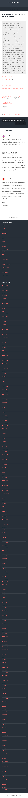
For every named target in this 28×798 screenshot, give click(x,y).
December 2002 (5, 729)
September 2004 (5, 680)
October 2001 (5, 763)
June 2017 (4, 306)
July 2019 (4, 293)
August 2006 (4, 620)
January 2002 (4, 758)
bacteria (6, 114)
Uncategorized (5, 272)
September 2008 (5, 555)
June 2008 (4, 563)
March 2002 (4, 753)
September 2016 (5, 319)
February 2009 (5, 542)
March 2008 (4, 571)
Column (3, 228)
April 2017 (4, 311)
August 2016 (4, 321)
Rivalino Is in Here (5, 267)
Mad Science (18, 114)
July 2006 (4, 623)
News (3, 254)
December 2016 (5, 313)
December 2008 (5, 547)
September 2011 (5, 462)
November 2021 (5, 285)
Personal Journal (5, 259)
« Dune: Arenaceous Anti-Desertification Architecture (13, 120)
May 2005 (4, 659)
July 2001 (4, 771)
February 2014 (5, 386)
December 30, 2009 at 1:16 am (11, 137)
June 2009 (4, 532)
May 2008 (4, 566)
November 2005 (5, 644)
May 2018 (4, 298)
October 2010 (5, 490)
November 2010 (5, 488)
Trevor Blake (9, 135)
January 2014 (4, 389)
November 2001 (5, 761)
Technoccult (14, 3)
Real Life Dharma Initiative (7, 264)
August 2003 (4, 714)
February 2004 (5, 698)
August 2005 (4, 651)
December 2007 (5, 579)
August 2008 (4, 558)
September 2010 (5, 493)
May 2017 (4, 308)
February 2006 (5, 636)
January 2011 (4, 482)
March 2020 (4, 287)
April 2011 (4, 475)
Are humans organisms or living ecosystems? (13, 15)
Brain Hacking (10, 114)
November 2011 (5, 456)
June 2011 (4, 469)
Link (7, 112)
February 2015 (5, 355)
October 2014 (5, 365)
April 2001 (4, 776)
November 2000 (5, 784)
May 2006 (4, 628)
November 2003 (5, 706)
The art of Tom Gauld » (20, 123)
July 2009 (4, 529)
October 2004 (5, 677)
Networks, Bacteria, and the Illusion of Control (12, 88)
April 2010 (4, 506)
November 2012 (5, 425)
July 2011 (4, 467)
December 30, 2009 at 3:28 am (11, 180)
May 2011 (4, 472)
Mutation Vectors (5, 251)
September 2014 (5, 368)
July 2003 (4, 716)
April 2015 (4, 350)
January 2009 (4, 545)
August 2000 (4, 787)
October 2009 (5, 521)
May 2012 (4, 441)
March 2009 (4, 540)
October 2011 (5, 459)
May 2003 (4, 722)
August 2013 (4, 402)
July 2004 (4, 685)
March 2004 (4, 696)
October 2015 (5, 334)
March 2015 (4, 352)
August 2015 (4, 339)
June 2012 (4, 438)
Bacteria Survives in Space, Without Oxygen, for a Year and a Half (7, 103)
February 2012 (5, 449)
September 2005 (5, 649)
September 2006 (5, 618)
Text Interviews (5, 269)
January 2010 (4, 514)
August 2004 (4, 683)
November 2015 (5, 332)
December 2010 (5, 485)
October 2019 (5, 290)
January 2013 (4, 420)
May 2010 (4, 503)
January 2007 (4, 607)
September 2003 (5, 711)
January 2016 (4, 326)
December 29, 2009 (6, 18)
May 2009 (4, 534)
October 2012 (5, 428)
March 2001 (4, 779)
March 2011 (4, 477)
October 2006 (5, 615)
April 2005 (4, 662)
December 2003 (5, 703)
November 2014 (5, 363)
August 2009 (4, 527)
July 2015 (4, 342)
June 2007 (4, 594)
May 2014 (4, 378)
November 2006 (5, 612)
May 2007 (4, 597)
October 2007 (5, 584)
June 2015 (4, 345)
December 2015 (5, 329)
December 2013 (5, 391)
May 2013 (4, 410)
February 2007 (5, 605)
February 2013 (5, 417)
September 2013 (5, 399)
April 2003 (4, 724)
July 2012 (4, 436)
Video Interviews (5, 275)
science (23, 114)
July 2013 (4, 404)
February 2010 (5, 511)
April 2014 (4, 381)
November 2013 (5, 394)
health (15, 114)
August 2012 (4, 433)
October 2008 (5, 553)
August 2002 (4, 740)
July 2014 (4, 373)
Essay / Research (5, 233)
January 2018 (4, 300)
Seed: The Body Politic (7, 76)
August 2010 (4, 495)
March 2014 (4, 384)
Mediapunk (4, 246)
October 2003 (5, 709)
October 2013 (5, 397)
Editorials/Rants (5, 230)
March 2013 (4, 415)
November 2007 (5, 581)
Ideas (3, 238)
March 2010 (4, 508)
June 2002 (4, 745)
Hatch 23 (4, 236)
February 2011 (5, 480)
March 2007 (4, 602)
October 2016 (5, 316)
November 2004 (5, 675)
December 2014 (5, 360)
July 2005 (4, 654)
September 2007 (5, 586)
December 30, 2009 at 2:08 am (11, 153)
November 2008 (5, 550)
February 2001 (5, 781)
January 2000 (4, 789)
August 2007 (4, 589)
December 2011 (5, 454)
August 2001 (4, 768)
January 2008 (4, 576)
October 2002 (5, 735)
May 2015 (4, 347)
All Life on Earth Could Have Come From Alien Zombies (6, 96)
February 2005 (5, 667)
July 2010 (4, 498)
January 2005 (4, 670)
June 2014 (4, 376)
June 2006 (4, 625)
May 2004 (4, 690)
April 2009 (4, 537)
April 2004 (4, 693)
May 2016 (4, 324)
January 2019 (4, 295)
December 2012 (5, 423)
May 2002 (4, 748)
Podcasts (4, 262)
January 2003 (4, 727)
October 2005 (5, 646)
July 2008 (4, 560)
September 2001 (5, 766)
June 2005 (4, 657)
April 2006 (4, 631)
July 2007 (4, 592)
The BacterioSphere (6, 85)
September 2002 (5, 737)
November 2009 (5, 519)
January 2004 (4, 701)
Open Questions (5, 256)
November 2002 (5, 732)
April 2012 (4, 443)
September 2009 (5, 524)
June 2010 (4, 501)
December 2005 (5, 641)
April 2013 (4, 412)
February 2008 (5, 573)
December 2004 (5, 672)
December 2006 (5, 610)
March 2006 (4, 633)
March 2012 (4, 446)
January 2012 (4, 451)
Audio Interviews (5, 225)
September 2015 (5, 337)
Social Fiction (9, 79)
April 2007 (4, 599)
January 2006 (4, 638)
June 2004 (4, 688)
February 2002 (5, 755)
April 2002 (4, 750)
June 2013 (4, 407)
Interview (4, 241)
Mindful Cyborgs (5, 249)
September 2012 (5, 430)
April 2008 (4, 568)
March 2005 (4, 664)
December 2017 (5, 303)
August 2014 (4, 371)
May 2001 (4, 774)
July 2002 (4, 742)
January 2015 (4, 358)
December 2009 (5, 516)
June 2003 (4, 719)
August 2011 (4, 464)
